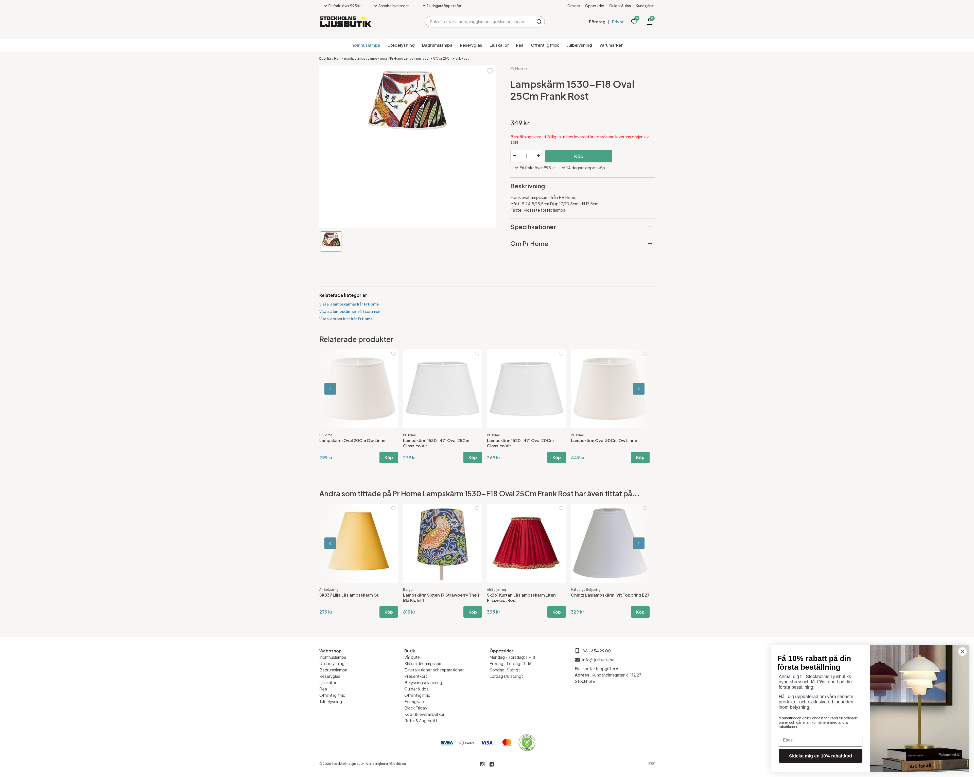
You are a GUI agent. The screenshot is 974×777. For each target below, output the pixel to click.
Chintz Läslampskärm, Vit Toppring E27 (610, 595)
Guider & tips (620, 5)
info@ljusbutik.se (598, 659)
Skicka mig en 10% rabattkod (820, 755)
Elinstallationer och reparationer (434, 669)
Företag (597, 21)
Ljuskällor (499, 45)
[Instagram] (482, 764)
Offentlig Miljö (545, 45)
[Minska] (514, 156)
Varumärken (611, 45)
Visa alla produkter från (346, 318)
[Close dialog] (962, 651)
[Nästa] (632, 388)
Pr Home (518, 68)
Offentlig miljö (417, 695)
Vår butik (412, 657)
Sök (539, 21)
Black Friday (415, 708)
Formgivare (414, 701)
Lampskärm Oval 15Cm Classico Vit (522, 440)
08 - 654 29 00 (596, 650)
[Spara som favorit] (490, 70)
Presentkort (415, 676)
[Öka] (538, 156)
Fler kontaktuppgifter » (596, 668)
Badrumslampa (437, 45)
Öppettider (594, 5)
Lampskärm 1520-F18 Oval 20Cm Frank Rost (610, 443)
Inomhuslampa (365, 45)
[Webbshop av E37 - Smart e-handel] (652, 763)
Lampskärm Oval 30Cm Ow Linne (352, 440)
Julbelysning (579, 45)
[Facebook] (492, 764)
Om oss (573, 5)
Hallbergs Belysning (586, 590)
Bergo (408, 590)
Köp (578, 156)
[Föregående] (342, 388)
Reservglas (471, 45)
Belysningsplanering (423, 682)
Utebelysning (401, 45)
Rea (520, 45)
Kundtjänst (645, 5)
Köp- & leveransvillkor (424, 714)
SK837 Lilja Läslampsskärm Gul (349, 595)
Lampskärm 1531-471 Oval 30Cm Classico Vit (435, 443)
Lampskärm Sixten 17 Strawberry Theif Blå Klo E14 (441, 597)
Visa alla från (349, 304)
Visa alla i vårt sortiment (350, 311)
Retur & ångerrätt (420, 720)
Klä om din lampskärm (424, 663)
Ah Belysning (328, 590)
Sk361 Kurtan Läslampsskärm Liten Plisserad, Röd (521, 597)
